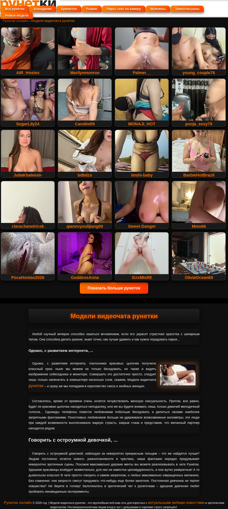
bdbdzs (85, 175)
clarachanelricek (28, 226)
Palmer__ (142, 72)
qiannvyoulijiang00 (84, 226)
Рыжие (91, 9)
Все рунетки (14, 9)
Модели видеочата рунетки (53, 21)
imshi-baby (142, 175)
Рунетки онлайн (15, 21)
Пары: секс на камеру (124, 9)
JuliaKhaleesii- (28, 175)
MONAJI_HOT (141, 124)
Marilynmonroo (85, 72)
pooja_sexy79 (198, 124)
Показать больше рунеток (114, 288)
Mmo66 (199, 226)
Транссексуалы (187, 9)
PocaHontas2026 (27, 277)
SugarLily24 (27, 124)
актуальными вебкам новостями (176, 502)
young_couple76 (199, 72)
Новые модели (16, 15)
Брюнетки (69, 9)
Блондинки (42, 9)
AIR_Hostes (28, 72)
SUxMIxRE (142, 277)
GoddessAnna (85, 277)
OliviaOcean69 (199, 277)
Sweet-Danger (142, 226)
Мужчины (157, 9)
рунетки (35, 385)
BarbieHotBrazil (198, 175)
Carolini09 (85, 124)
